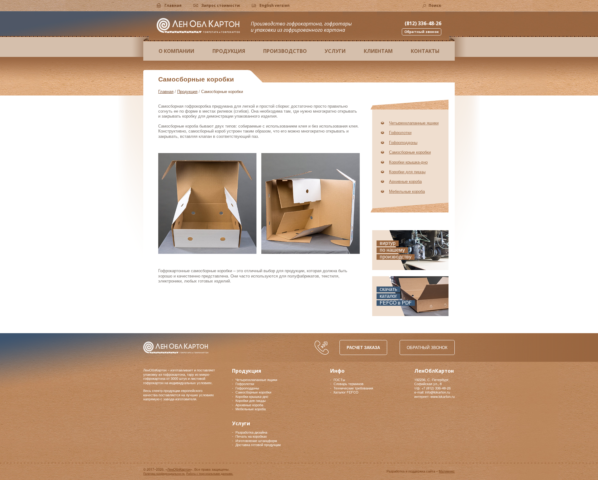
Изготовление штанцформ (256, 440)
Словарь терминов (348, 383)
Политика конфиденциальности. (164, 474)
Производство (285, 51)
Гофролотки (400, 132)
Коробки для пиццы (407, 172)
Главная (173, 5)
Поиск (435, 5)
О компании (176, 51)
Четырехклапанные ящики (414, 123)
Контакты (425, 51)
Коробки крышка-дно (408, 162)
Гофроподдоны (403, 142)
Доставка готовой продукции (258, 444)
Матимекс (447, 470)
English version (274, 5)
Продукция (228, 51)
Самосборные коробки (410, 152)
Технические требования (353, 387)
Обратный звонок (427, 347)
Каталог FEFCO (346, 391)
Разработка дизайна (251, 432)
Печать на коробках (251, 436)
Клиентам (378, 51)
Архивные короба (405, 181)
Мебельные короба (407, 191)
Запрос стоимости (220, 5)
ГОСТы (339, 379)
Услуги (335, 51)
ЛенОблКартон (198, 25)
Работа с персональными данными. (209, 474)
